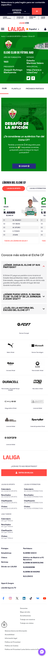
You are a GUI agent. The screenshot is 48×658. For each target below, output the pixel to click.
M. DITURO (16, 227)
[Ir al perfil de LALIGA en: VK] (37, 598)
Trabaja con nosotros (27, 619)
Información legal (11, 638)
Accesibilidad (9, 634)
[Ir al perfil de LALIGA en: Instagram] (10, 598)
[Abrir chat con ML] (42, 652)
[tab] (13, 188)
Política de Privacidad (12, 642)
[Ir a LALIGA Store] (24, 23)
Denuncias (23, 608)
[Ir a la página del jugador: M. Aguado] (30, 206)
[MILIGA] (44, 29)
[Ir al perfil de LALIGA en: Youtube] (44, 598)
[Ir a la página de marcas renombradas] (10, 624)
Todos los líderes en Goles (15, 241)
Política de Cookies (11, 645)
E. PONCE (16, 231)
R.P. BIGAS (16, 224)
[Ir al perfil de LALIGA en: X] (28, 78)
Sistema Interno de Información (16, 631)
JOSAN (15, 235)
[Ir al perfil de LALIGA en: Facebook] (3, 598)
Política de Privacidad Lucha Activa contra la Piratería (24, 649)
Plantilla (16, 89)
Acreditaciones (25, 615)
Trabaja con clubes (26, 623)
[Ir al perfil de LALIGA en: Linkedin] (24, 598)
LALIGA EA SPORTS (13, 188)
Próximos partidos (35, 89)
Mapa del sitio (25, 612)
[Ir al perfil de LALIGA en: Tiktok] (31, 598)
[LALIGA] (16, 29)
